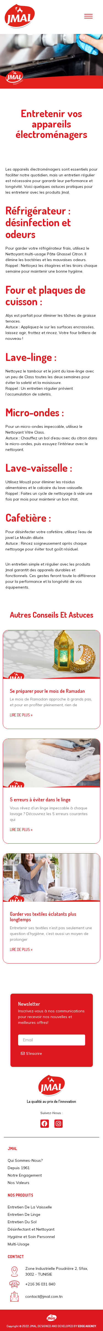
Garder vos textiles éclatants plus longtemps (43, 916)
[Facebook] (44, 1124)
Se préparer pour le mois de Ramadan (48, 691)
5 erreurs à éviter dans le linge (40, 799)
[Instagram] (58, 1124)
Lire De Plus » (21, 715)
